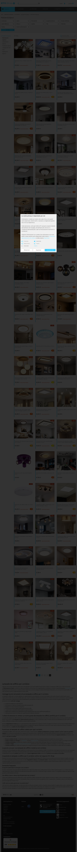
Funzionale (26, 246)
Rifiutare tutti (27, 250)
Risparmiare (38, 250)
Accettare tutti (50, 250)
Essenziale (26, 241)
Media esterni (27, 243)
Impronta (46, 238)
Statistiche (38, 241)
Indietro (35, 246)
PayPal (37, 243)
